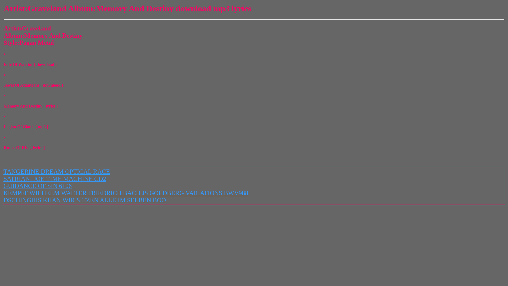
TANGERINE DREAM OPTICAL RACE (56, 171)
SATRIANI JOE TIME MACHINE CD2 (54, 178)
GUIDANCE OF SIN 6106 (37, 185)
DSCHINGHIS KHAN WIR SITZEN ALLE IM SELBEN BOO (84, 200)
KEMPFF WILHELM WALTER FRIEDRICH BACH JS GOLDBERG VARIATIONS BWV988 (125, 193)
